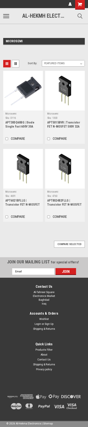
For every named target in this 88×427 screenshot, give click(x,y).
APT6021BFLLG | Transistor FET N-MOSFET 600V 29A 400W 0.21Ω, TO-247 (22, 203)
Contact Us (44, 359)
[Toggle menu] (6, 16)
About (44, 354)
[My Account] (70, 4)
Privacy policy (44, 369)
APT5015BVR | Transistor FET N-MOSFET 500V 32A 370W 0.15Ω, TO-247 (63, 125)
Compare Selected (69, 244)
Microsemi (10, 113)
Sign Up (49, 323)
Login (38, 323)
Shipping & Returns (44, 328)
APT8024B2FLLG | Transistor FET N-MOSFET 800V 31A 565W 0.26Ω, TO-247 (64, 203)
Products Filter (44, 349)
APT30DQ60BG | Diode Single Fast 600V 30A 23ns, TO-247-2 (19, 125)
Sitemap (48, 423)
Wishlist (44, 319)
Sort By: (32, 63)
